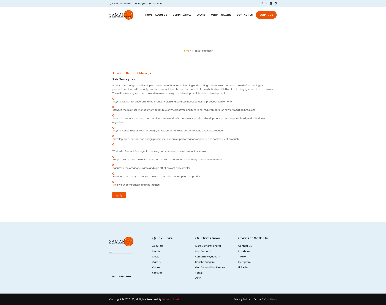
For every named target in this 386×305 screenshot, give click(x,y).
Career (156, 267)
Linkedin (243, 267)
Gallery (226, 15)
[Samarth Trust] (121, 15)
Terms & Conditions (265, 299)
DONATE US (266, 15)
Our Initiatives (181, 15)
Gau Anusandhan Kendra (210, 267)
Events (201, 15)
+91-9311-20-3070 (121, 3)
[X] (266, 3)
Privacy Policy (242, 299)
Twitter (242, 256)
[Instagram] (271, 3)
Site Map (157, 273)
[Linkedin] (275, 3)
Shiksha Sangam (205, 262)
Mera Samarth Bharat (208, 246)
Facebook (244, 251)
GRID (198, 278)
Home (148, 15)
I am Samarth (203, 251)
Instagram (244, 262)
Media (214, 15)
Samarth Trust (171, 299)
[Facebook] (262, 3)
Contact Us (245, 15)
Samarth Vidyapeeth (207, 256)
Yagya (199, 273)
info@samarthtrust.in (150, 3)
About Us (161, 15)
